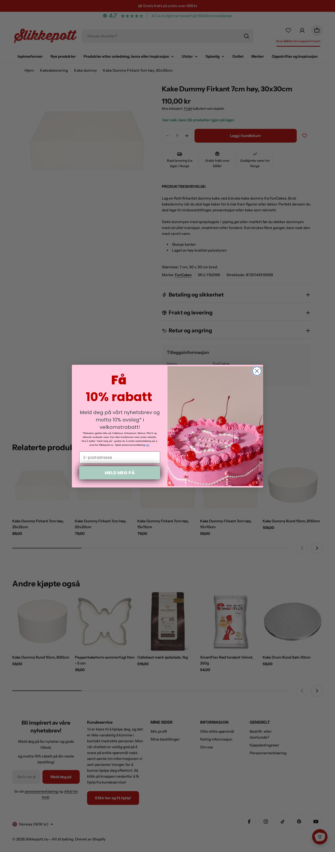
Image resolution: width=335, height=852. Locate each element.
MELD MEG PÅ (120, 473)
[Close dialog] (257, 371)
